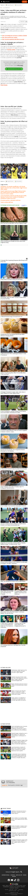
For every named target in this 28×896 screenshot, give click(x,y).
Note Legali (11, 889)
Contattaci (12, 874)
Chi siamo (6, 889)
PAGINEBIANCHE (6, 886)
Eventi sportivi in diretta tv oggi (15, 785)
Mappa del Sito (19, 874)
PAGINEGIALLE (11, 885)
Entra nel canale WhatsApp (15, 69)
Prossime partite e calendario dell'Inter (11, 200)
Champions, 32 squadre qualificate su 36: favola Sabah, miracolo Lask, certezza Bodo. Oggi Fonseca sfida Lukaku (14, 188)
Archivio (14, 876)
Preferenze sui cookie (12, 890)
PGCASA (24, 885)
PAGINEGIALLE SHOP (18, 885)
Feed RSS (24, 874)
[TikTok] (15, 880)
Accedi (24, 1)
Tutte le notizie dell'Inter (7, 202)
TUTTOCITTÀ (11, 886)
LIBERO (3, 885)
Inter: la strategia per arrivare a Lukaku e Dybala (14, 35)
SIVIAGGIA (18, 886)
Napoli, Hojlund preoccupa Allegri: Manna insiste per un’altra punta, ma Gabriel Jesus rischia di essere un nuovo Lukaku (13, 192)
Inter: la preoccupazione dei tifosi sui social (13, 39)
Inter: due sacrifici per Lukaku (9, 37)
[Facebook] (9, 880)
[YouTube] (12, 880)
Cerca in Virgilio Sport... (13, 872)
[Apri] (1, 1)
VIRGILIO (7, 885)
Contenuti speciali (6, 874)
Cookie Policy (20, 889)
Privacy (16, 889)
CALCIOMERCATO (6, 7)
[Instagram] (18, 880)
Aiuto (18, 890)
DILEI (15, 886)
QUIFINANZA (23, 886)
